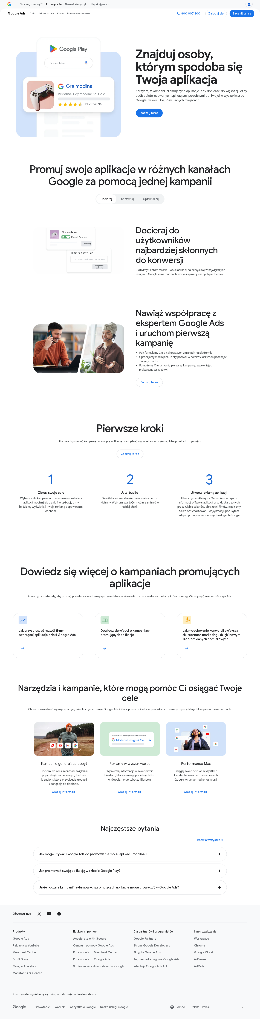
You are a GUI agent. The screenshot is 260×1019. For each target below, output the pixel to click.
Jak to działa (46, 13)
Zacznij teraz (242, 13)
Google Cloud (203, 952)
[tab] (106, 199)
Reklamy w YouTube (26, 945)
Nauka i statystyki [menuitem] (76, 4)
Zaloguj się (216, 13)
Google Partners (145, 938)
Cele (32, 13)
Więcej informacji (64, 792)
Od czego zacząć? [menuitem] (31, 4)
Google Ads (21, 938)
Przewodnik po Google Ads (91, 959)
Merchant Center (24, 952)
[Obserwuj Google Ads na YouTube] (49, 914)
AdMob (199, 966)
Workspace (201, 938)
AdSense (200, 959)
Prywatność (42, 1007)
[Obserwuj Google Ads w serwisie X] (39, 914)
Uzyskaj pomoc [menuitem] (100, 4)
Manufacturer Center (27, 973)
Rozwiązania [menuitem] (54, 4)
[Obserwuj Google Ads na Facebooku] (59, 914)
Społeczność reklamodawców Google (99, 966)
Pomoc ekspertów (78, 13)
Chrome (199, 945)
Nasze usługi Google (114, 1007)
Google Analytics (24, 966)
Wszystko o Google (83, 1007)
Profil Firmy (20, 959)
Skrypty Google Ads (147, 952)
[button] (130, 854)
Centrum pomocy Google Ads (93, 945)
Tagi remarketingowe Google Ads (156, 959)
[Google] (19, 1007)
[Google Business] (9, 4)
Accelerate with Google (89, 938)
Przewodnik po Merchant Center (95, 952)
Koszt (60, 13)
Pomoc (180, 1007)
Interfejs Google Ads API (150, 966)
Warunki (60, 1007)
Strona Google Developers (152, 945)
